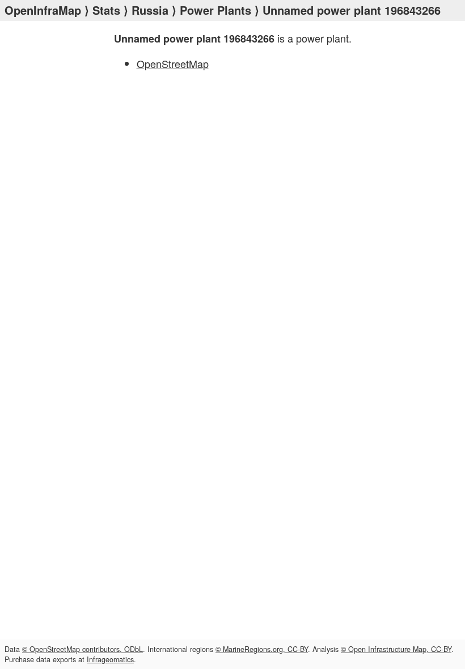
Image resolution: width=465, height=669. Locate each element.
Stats (106, 10)
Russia (150, 10)
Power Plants (215, 10)
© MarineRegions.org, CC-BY (261, 649)
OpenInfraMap (43, 10)
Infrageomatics (110, 659)
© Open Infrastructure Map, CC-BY (396, 649)
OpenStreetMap (173, 63)
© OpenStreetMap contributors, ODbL (82, 649)
